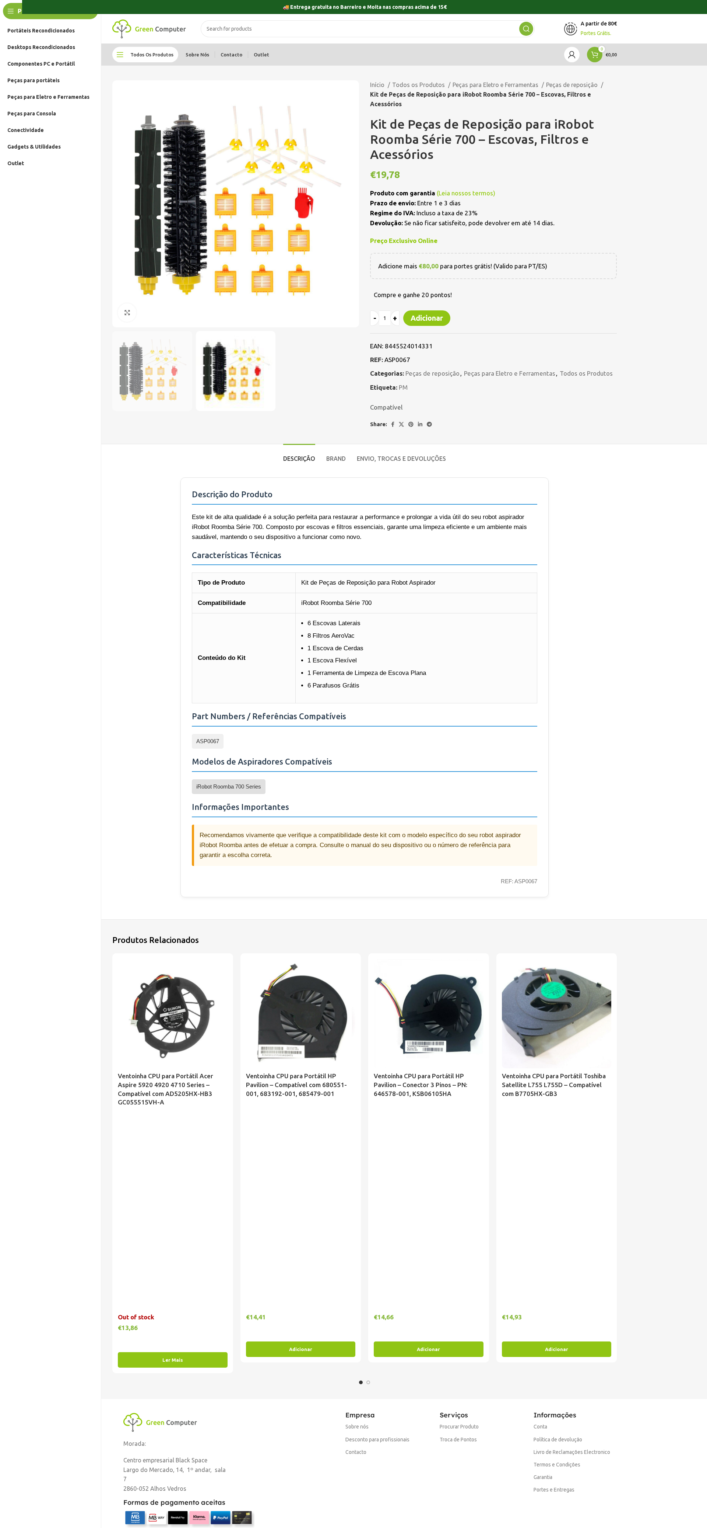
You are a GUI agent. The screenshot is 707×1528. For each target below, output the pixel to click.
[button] (301, 1349)
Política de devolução (558, 1439)
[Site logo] (149, 28)
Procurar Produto (459, 1427)
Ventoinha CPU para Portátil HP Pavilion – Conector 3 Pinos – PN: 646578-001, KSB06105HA (420, 1084)
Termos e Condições (557, 1465)
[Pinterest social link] (411, 424)
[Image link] (160, 1421)
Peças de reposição (572, 84)
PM (403, 387)
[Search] (526, 29)
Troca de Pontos (458, 1439)
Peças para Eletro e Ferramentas (496, 84)
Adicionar (427, 318)
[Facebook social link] (393, 424)
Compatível (386, 407)
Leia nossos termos (466, 192)
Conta (540, 1427)
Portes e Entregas (554, 1490)
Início (378, 84)
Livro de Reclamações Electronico (572, 1452)
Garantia (543, 1477)
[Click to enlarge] (127, 312)
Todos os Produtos (419, 84)
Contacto (355, 1452)
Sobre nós (357, 1427)
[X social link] (401, 424)
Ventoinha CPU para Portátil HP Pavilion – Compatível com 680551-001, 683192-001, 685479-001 (296, 1084)
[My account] (571, 54)
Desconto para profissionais (377, 1439)
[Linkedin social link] (420, 424)
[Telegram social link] (429, 424)
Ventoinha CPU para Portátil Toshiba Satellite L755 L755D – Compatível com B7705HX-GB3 (554, 1084)
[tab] (299, 455)
